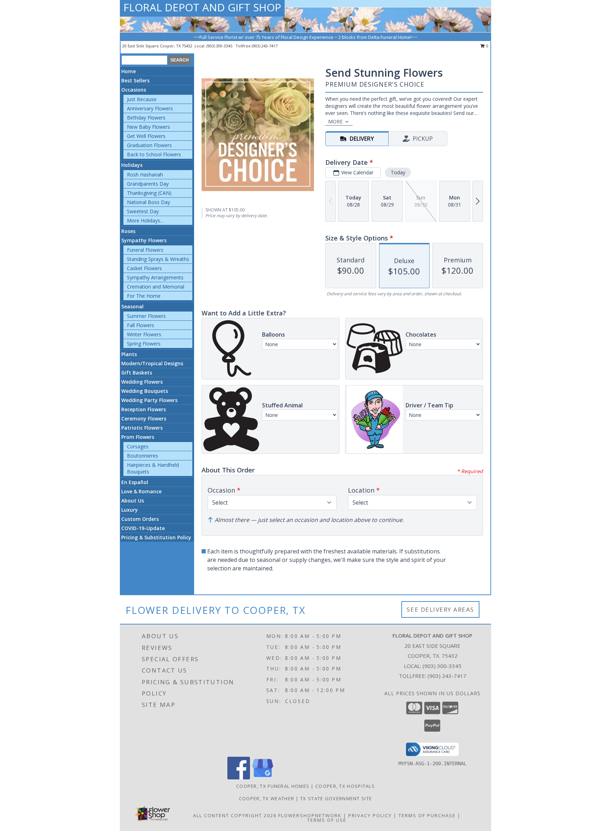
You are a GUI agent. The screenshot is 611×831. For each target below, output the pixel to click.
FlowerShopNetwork (310, 815)
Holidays (131, 165)
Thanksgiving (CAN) (149, 193)
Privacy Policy (370, 815)
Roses (128, 231)
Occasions (133, 89)
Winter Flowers (144, 334)
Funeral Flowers (145, 249)
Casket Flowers (144, 268)
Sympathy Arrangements (155, 277)
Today (398, 172)
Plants (129, 354)
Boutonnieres (142, 455)
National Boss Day (148, 202)
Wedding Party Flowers (149, 400)
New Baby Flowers (148, 126)
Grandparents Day (148, 183)
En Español (134, 482)
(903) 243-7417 (265, 45)
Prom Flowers (137, 437)
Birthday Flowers (146, 117)
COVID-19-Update (143, 528)
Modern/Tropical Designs (152, 363)
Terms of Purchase (427, 815)
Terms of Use (327, 820)
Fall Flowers (140, 325)
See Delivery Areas (440, 609)
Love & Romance (141, 491)
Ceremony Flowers (143, 418)
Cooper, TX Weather (266, 798)
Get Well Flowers (146, 136)
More (335, 121)
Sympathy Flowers (144, 240)
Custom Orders (140, 519)
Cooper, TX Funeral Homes (272, 786)
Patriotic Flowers (142, 427)
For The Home (144, 295)
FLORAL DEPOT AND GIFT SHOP (202, 7)
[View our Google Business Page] (262, 777)
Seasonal (132, 306)
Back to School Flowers (154, 154)
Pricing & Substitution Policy (156, 537)
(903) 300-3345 (219, 45)
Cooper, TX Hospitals (345, 786)
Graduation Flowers (149, 145)
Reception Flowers (143, 409)
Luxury (129, 509)
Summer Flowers (146, 316)
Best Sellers (135, 80)
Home (128, 71)
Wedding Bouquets (144, 391)
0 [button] (487, 45)
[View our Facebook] (238, 777)
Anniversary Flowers (150, 108)
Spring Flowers (144, 343)
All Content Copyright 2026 (235, 815)
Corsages (138, 446)
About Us (132, 500)
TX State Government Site (336, 798)
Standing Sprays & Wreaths (158, 259)
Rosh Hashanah (145, 174)
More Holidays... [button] (145, 220)
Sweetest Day (143, 211)
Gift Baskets (136, 372)
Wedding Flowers (142, 381)
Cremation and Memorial (155, 286)
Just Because (142, 99)
